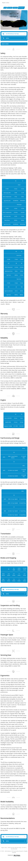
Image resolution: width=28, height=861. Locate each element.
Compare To (15, 7)
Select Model (10, 7)
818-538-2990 (14, 849)
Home (5, 7)
